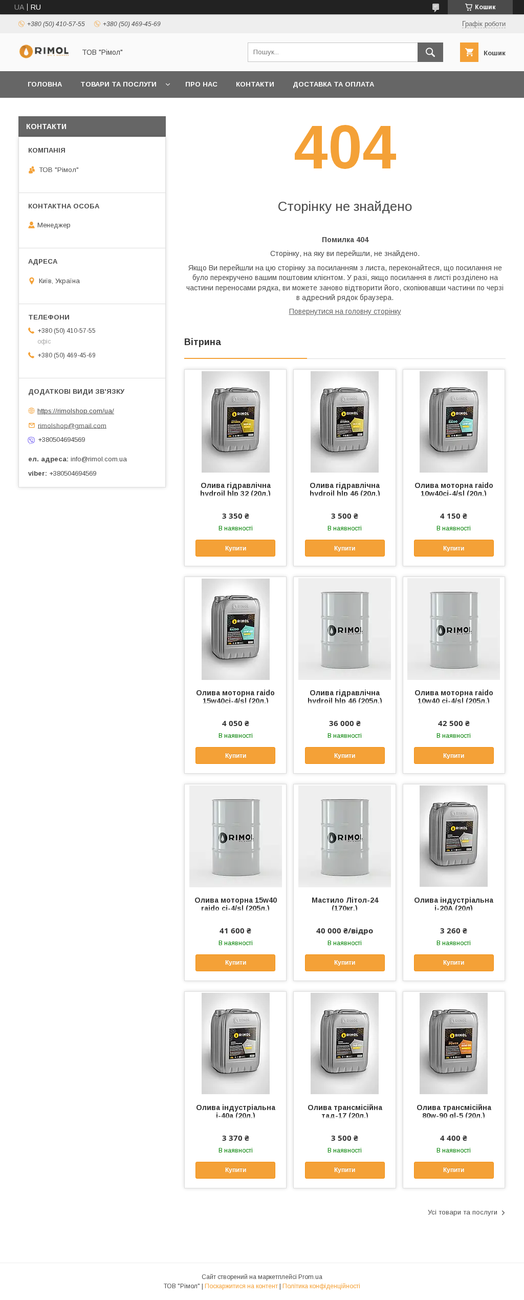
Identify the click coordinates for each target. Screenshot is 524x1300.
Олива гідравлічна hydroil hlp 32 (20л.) (235, 489)
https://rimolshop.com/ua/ (75, 411)
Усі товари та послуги (462, 1212)
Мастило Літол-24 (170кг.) (345, 904)
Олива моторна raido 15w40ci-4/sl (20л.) (235, 697)
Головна (45, 84)
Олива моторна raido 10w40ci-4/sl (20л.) (453, 489)
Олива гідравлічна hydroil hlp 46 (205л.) (345, 697)
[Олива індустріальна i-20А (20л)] (454, 835)
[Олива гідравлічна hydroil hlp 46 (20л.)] (344, 421)
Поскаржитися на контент (241, 1286)
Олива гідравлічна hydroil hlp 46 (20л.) (345, 489)
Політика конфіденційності (321, 1286)
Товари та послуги (118, 84)
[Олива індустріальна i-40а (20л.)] (235, 1043)
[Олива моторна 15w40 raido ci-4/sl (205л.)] (235, 835)
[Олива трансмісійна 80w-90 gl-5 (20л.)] (454, 1043)
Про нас (201, 84)
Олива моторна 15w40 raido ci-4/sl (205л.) (235, 904)
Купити (235, 548)
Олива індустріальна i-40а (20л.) (235, 1111)
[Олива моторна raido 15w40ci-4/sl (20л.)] (235, 628)
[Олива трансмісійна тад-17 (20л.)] (344, 1043)
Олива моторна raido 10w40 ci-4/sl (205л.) (453, 697)
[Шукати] (430, 52)
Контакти (255, 84)
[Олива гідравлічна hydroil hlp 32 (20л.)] (235, 421)
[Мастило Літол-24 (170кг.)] (344, 835)
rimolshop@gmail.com (72, 425)
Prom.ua (310, 1277)
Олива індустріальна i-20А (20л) (453, 904)
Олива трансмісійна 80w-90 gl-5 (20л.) (454, 1111)
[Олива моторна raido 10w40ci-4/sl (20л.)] (454, 421)
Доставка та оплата (333, 84)
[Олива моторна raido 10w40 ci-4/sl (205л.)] (454, 628)
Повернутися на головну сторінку (345, 311)
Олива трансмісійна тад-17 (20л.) (345, 1111)
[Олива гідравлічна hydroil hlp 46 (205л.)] (344, 628)
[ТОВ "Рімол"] (44, 56)
